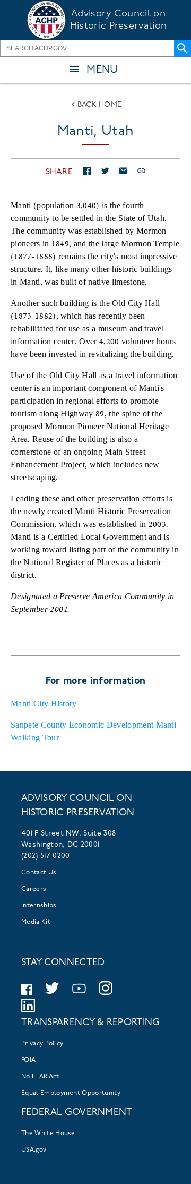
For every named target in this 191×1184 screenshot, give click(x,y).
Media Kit (35, 922)
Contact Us (38, 873)
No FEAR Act (40, 1077)
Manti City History (44, 703)
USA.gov (33, 1150)
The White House (48, 1133)
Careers (33, 889)
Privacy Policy (42, 1044)
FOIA (28, 1060)
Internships (39, 905)
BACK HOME (99, 105)
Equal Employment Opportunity (70, 1093)
